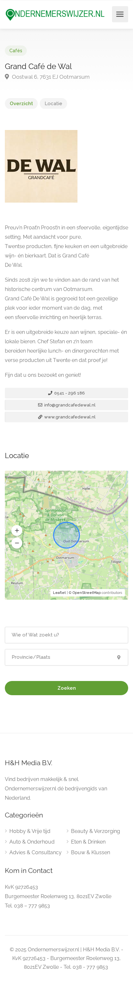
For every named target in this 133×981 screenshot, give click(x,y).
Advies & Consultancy (35, 852)
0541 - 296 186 (69, 393)
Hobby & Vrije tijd (29, 831)
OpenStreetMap (87, 593)
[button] (16, 530)
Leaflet (59, 593)
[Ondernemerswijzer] (55, 15)
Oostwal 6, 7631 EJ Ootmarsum (50, 77)
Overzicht (21, 103)
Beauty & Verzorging (95, 831)
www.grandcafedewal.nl (69, 417)
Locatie (53, 103)
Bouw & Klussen (90, 852)
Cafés (15, 50)
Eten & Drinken (88, 842)
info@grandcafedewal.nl (69, 405)
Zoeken (66, 688)
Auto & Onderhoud (32, 842)
